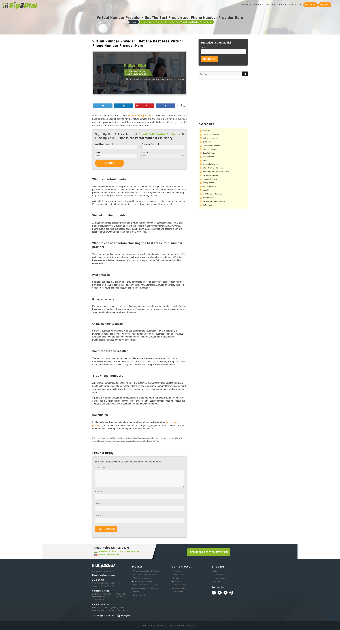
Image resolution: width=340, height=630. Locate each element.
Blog (215, 571)
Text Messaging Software (212, 194)
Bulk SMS (206, 131)
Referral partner (220, 578)
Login (326, 4)
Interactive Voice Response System (216, 171)
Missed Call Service (210, 179)
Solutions (271, 4)
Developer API (139, 595)
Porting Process (208, 183)
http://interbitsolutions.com (103, 575)
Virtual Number (208, 197)
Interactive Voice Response (213, 168)
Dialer (205, 160)
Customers (178, 592)
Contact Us (295, 4)
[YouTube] (226, 593)
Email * (204, 47)
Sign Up (311, 4)
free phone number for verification (124, 441)
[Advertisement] (223, 99)
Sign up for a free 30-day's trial (209, 552)
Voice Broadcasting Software (214, 201)
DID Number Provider (210, 164)
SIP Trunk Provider (209, 186)
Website (99, 515)
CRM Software (208, 157)
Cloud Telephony (209, 153)
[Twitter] (220, 593)
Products (259, 4)
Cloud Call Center (209, 149)
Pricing (283, 4)
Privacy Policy (179, 588)
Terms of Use (179, 585)
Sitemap (216, 581)
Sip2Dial (120, 438)
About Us (246, 4)
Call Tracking (207, 142)
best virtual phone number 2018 (166, 438)
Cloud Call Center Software (145, 588)
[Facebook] (214, 593)
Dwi (98, 438)
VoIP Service (207, 205)
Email (98, 504)
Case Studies (219, 574)
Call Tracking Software (211, 145)
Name (98, 492)
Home (134, 22)
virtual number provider (139, 115)
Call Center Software (211, 134)
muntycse (125, 615)
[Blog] (231, 593)
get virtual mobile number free (148, 441)
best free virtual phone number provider (140, 438)
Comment (100, 468)
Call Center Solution (210, 138)
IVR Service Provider (210, 175)
